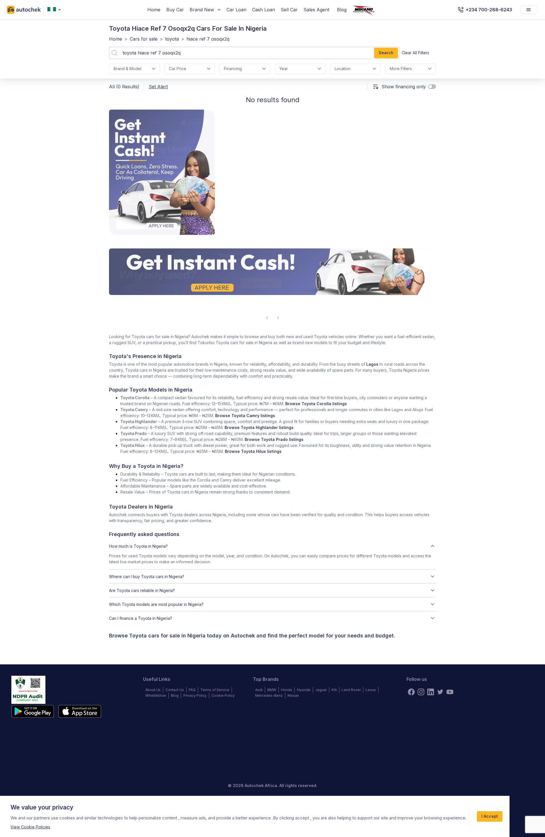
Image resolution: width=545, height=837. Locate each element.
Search (386, 52)
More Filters (401, 68)
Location (343, 68)
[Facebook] (411, 692)
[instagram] (421, 692)
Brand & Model (127, 68)
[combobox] (55, 10)
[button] (272, 546)
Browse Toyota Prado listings (274, 439)
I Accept (489, 816)
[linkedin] (430, 692)
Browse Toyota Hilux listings (253, 451)
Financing (233, 68)
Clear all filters (415, 52)
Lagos (372, 364)
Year (283, 68)
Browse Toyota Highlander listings (259, 427)
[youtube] (450, 692)
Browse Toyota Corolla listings (316, 403)
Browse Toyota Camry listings (245, 415)
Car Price (177, 68)
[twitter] (440, 692)
